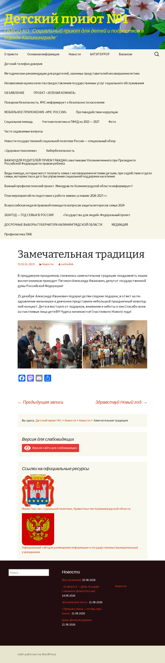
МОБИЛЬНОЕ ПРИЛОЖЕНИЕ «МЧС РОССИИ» (35, 112)
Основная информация (43, 54)
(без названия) (71, 580)
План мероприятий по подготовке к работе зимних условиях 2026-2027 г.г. (56, 196)
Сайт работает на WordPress (37, 654)
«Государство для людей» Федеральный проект (96, 215)
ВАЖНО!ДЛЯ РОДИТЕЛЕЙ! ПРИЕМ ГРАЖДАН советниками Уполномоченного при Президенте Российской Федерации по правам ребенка (70, 161)
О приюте (11, 54)
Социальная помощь (18, 122)
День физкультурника (77, 620)
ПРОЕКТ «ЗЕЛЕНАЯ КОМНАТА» (55, 93)
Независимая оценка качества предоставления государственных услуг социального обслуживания (74, 83)
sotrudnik (67, 264)
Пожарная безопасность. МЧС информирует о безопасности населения (54, 102)
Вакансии (125, 54)
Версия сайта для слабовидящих (54, 448)
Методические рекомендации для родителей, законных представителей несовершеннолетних (72, 73)
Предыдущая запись (41, 402)
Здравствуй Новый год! (121, 402)
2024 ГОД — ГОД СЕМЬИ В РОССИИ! (29, 215)
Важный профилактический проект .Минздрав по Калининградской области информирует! (68, 186)
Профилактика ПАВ (18, 234)
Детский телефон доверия (23, 64)
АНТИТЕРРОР (100, 54)
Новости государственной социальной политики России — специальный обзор (60, 141)
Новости (75, 54)
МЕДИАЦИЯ (120, 225)
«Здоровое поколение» (20, 151)
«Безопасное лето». (75, 602)
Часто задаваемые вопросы (23, 131)
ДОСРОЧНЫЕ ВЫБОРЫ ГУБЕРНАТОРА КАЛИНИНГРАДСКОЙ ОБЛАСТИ (53, 225)
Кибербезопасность (60, 151)
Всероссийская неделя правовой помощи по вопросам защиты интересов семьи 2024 (64, 205)
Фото (112, 122)
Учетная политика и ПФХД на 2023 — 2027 (70, 122)
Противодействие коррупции (97, 112)
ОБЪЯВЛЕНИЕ (14, 93)
